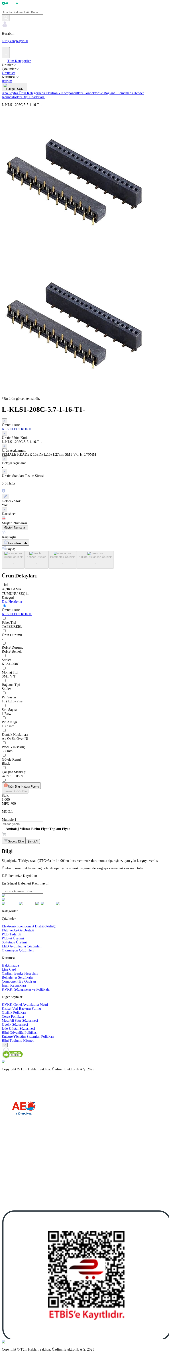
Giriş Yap (8, 41)
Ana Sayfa (10, 93)
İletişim (7, 81)
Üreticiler (8, 73)
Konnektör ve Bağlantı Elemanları (108, 93)
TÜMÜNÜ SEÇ (13, 593)
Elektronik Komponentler (64, 93)
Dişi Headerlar (33, 97)
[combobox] (5, 1045)
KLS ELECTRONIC (17, 614)
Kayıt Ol (22, 41)
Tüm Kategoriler (19, 61)
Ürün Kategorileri (32, 93)
